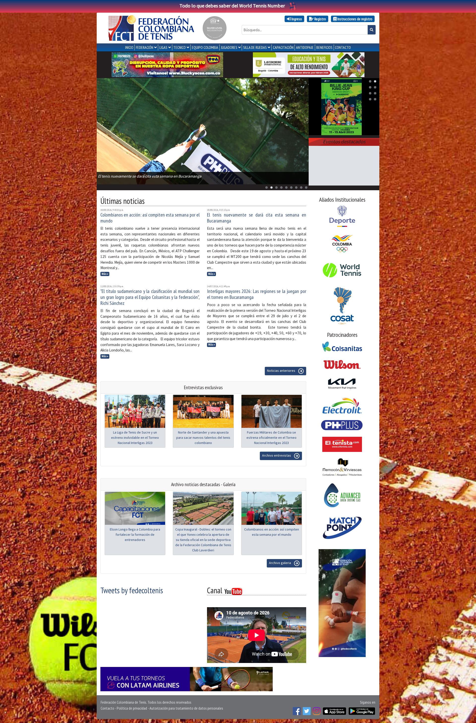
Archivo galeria (280, 563)
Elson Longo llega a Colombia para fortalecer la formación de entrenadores (135, 534)
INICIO (129, 47)
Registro (320, 18)
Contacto (107, 708)
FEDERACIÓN (144, 47)
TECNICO (179, 47)
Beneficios (324, 47)
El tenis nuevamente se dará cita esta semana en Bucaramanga (256, 218)
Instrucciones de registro (354, 18)
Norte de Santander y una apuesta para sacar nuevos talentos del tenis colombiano (203, 437)
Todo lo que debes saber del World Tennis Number (232, 5)
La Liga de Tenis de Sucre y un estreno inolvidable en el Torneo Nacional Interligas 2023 (135, 437)
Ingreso (296, 18)
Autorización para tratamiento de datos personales (186, 708)
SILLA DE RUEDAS (255, 47)
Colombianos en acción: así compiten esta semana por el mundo (150, 218)
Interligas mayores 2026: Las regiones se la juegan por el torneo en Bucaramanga (256, 294)
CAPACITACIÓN (283, 47)
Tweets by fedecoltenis (131, 590)
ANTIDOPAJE (305, 47)
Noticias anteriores (281, 370)
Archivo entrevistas (277, 455)
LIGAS (163, 47)
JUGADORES (229, 47)
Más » (105, 274)
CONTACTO (343, 47)
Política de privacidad (132, 708)
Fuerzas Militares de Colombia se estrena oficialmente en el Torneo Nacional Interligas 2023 (271, 437)
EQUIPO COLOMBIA (205, 47)
